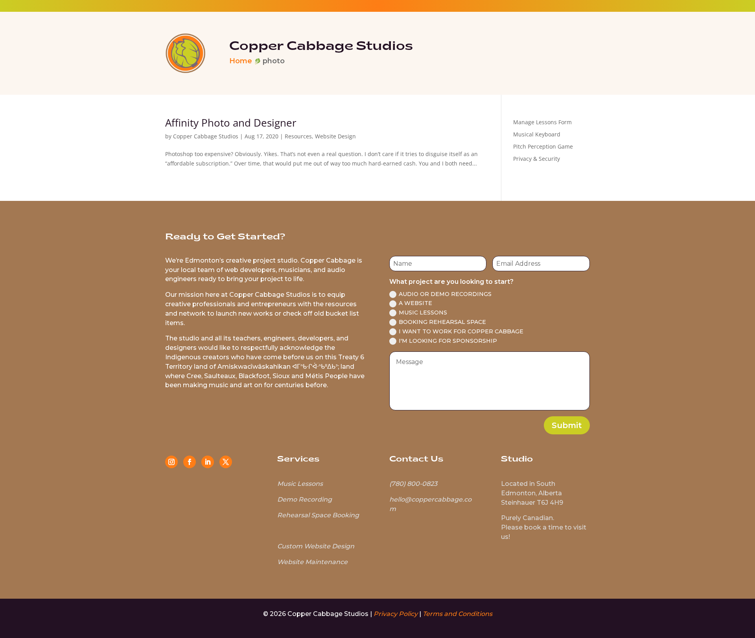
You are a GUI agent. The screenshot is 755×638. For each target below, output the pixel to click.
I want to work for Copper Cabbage (461, 331)
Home (240, 61)
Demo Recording (304, 499)
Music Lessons (423, 312)
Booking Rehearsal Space (442, 321)
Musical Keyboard (536, 134)
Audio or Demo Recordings (445, 294)
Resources (298, 136)
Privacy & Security (536, 158)
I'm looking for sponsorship (448, 340)
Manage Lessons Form (542, 122)
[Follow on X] (225, 462)
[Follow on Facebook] (189, 462)
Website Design (335, 136)
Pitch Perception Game (543, 146)
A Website (415, 303)
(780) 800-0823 (413, 483)
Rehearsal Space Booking (318, 515)
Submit (567, 425)
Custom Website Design (315, 546)
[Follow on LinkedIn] (207, 462)
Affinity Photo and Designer (230, 123)
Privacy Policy (396, 614)
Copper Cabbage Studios (205, 136)
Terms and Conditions (457, 614)
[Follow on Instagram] (171, 462)
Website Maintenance (312, 562)
